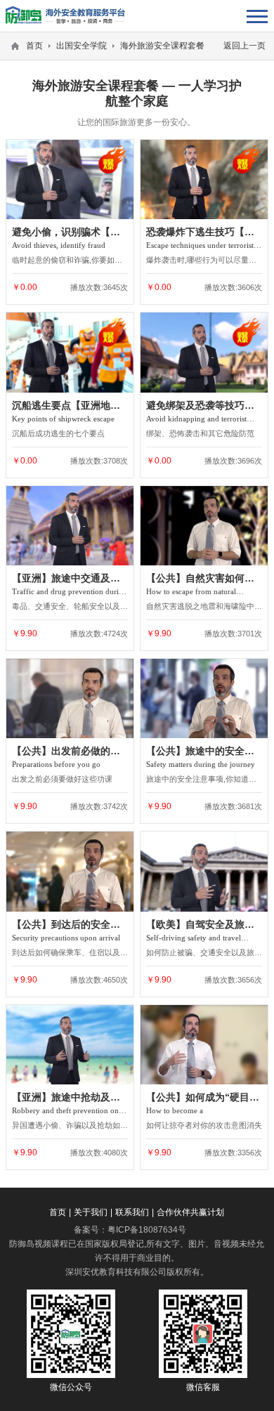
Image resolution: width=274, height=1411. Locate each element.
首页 (34, 46)
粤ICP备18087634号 (146, 1230)
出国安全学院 (81, 46)
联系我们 (132, 1212)
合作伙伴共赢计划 (190, 1212)
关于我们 (90, 1212)
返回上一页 (244, 46)
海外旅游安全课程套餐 (162, 46)
